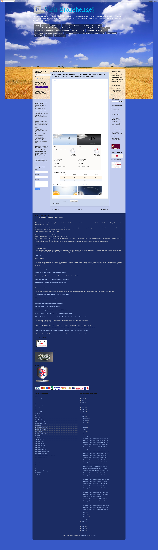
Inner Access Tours (39, 419)
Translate (41, 78)
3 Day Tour (37, 396)
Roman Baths (38, 435)
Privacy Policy (39, 36)
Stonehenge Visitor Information (70, 28)
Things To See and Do (78, 30)
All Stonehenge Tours (40, 398)
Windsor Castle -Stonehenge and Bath (44, 471)
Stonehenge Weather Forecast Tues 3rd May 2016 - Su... (95, 507)
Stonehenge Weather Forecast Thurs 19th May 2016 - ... (95, 464)
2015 (83, 521)
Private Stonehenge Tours (41, 433)
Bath (36, 404)
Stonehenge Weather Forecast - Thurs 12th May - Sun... (95, 485)
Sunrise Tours (38, 459)
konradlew (83, 535)
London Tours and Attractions (72, 33)
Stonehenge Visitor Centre (41, 453)
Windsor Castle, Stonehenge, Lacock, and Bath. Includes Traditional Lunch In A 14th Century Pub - (61, 317)
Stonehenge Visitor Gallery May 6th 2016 (92, 496)
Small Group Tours (39, 439)
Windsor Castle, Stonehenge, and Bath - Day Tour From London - (52, 294)
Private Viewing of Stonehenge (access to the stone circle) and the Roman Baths (41, 161)
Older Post (104, 209)
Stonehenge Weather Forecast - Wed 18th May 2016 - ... (95, 472)
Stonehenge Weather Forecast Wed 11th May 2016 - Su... (96, 488)
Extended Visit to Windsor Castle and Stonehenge (41, 109)
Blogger (94, 535)
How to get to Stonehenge (62, 30)
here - (51, 322)
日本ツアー (38, 475)
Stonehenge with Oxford (41, 457)
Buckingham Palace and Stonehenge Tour (40, 106)
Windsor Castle (38, 469)
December (85, 418)
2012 (83, 528)
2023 (83, 400)
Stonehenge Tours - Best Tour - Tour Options (47, 28)
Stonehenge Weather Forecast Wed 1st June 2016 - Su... (95, 436)
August (85, 427)
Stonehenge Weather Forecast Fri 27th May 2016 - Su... (95, 446)
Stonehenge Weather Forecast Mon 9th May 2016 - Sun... (96, 492)
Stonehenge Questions (40, 449)
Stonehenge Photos (39, 447)
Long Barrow (38, 425)
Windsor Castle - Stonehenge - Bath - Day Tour (41, 130)
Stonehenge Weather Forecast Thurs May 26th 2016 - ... (95, 449)
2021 (83, 405)
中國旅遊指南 (38, 473)
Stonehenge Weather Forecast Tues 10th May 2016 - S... (95, 490)
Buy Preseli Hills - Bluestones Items (116, 113)
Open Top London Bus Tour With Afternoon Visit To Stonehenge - (52, 279)
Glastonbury (38, 410)
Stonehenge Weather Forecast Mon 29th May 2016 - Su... (96, 440)
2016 (83, 416)
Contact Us (49, 36)
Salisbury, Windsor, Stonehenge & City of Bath (41, 112)
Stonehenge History (103, 28)
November (85, 420)
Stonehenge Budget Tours (88, 28)
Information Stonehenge (40, 417)
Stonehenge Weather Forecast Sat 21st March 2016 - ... (95, 459)
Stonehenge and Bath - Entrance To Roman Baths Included (41, 121)
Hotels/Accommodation (40, 415)
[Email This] (70, 201)
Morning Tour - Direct (40, 96)
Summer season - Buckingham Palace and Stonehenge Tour (50, 282)
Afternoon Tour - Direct (40, 98)
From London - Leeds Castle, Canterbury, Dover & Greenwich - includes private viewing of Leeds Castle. (117, 124)
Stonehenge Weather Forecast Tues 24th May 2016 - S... (95, 453)
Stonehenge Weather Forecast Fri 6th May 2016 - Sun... (95, 501)
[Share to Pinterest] (77, 201)
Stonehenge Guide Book (117, 107)
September (86, 425)
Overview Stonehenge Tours (41, 427)
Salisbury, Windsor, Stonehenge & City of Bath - (48, 306)
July (84, 429)
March (85, 514)
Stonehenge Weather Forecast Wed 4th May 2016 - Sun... (96, 505)
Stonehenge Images (39, 443)
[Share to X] (73, 201)
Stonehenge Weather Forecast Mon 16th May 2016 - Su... (96, 477)
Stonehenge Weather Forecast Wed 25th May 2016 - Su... (96, 451)
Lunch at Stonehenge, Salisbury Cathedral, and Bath (49, 303)
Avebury (37, 400)
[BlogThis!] (72, 201)
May (84, 434)
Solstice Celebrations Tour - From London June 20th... (95, 468)
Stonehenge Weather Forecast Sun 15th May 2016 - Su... (96, 479)
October (85, 422)
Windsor (37, 467)
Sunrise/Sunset (38, 461)
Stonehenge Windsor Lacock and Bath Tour (45, 455)
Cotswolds (37, 408)
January (85, 519)
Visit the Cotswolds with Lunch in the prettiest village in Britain (116, 139)
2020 (83, 407)
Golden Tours (38, 413)
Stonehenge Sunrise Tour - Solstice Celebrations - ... (95, 466)
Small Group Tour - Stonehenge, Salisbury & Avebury (41, 117)
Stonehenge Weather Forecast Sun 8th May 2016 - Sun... (96, 494)
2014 (83, 524)
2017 (83, 414)
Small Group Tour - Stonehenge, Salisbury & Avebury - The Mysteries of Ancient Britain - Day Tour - (62, 330)
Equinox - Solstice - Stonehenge (44, 30)
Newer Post (55, 209)
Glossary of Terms (39, 412)
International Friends (40, 421)
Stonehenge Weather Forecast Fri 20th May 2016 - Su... (95, 462)
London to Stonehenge (40, 423)
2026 (83, 396)
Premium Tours (38, 431)
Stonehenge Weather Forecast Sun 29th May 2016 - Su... (96, 442)
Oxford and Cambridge (117, 129)
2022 (83, 402)
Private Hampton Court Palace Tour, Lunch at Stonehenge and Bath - (53, 313)
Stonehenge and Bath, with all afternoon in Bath (47, 269)
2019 (83, 409)
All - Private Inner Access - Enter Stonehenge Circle (41, 150)
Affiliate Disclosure (60, 36)
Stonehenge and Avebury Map (115, 110)
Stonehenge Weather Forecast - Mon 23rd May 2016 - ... (95, 455)
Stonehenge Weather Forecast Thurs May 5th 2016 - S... (95, 503)
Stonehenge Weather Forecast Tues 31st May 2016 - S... (95, 438)
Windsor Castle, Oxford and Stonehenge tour (41, 134)
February (85, 516)
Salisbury (37, 437)
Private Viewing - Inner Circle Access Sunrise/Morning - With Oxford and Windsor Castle (41, 155)
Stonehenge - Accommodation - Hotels (93, 33)
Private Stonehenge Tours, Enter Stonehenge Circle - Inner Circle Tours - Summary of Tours (117, 77)
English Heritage (111, 33)
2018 (83, 412)
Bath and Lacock (39, 406)
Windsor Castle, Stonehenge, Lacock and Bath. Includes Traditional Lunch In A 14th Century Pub (41, 139)
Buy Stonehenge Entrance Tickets (51, 25)
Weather (57, 203)
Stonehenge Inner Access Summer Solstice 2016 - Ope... (96, 470)
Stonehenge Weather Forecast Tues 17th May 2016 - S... (95, 475)
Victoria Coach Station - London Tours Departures (48, 33)
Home (37, 25)
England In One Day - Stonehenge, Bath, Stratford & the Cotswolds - (53, 310)
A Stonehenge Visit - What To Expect (96, 30)
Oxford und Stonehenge (40, 429)
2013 (83, 526)
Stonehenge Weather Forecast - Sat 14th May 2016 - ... (95, 481)
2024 (83, 398)
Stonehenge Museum (40, 445)
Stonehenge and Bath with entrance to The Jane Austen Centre (41, 126)
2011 (83, 530)
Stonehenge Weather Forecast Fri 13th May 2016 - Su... (95, 483)
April (84, 512)
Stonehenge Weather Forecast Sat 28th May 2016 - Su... (95, 444)
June (84, 431)
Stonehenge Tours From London (42, 451)
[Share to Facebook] (75, 201)
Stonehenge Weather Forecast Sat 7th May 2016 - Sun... (95, 498)
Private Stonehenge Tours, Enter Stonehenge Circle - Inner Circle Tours (82, 25)
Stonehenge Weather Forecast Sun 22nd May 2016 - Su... (96, 457)
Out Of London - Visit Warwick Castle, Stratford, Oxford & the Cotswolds (117, 133)
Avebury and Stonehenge (41, 402)
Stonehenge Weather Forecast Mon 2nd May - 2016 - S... (96, 509)
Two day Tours (38, 463)
